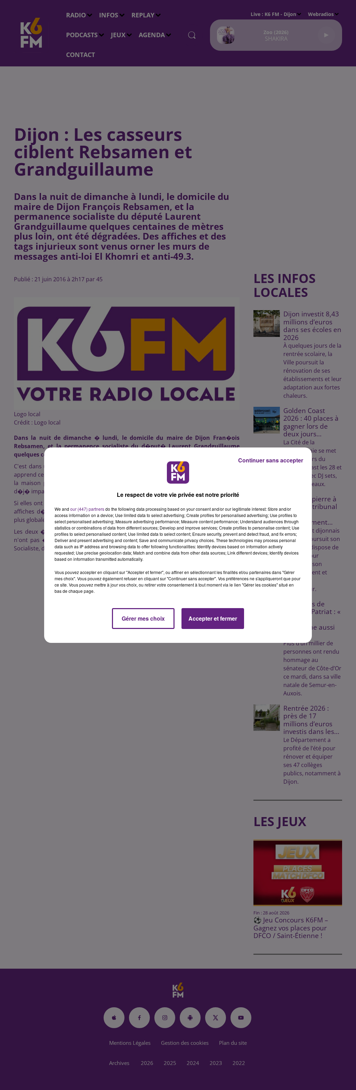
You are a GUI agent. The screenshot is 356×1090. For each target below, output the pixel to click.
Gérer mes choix (143, 618)
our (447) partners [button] (87, 509)
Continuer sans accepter (270, 460)
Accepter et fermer (212, 618)
